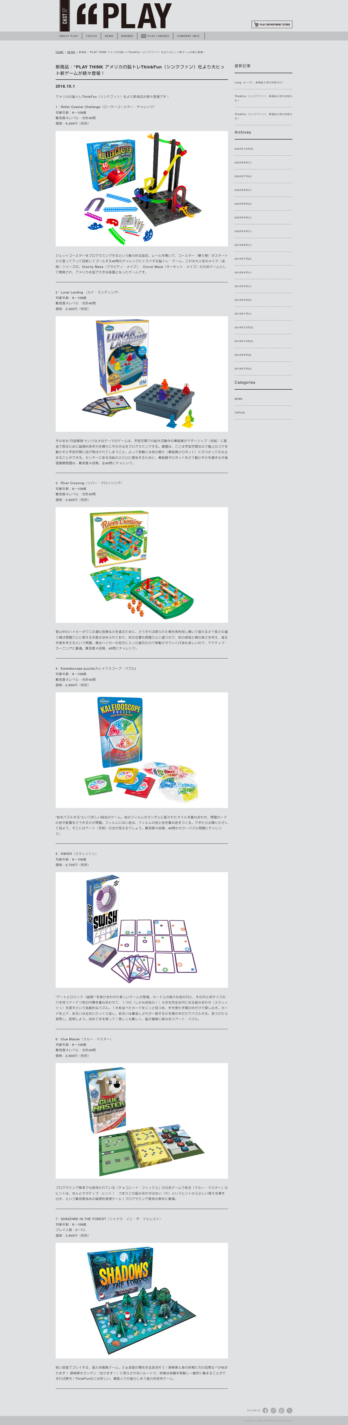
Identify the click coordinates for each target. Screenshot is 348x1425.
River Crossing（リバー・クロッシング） (92, 483)
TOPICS (91, 36)
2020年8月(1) (243, 162)
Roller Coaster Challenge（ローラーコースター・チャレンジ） (109, 106)
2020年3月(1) (243, 231)
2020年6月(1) (243, 190)
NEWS (109, 36)
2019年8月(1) (243, 245)
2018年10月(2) (244, 341)
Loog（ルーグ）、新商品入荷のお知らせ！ (259, 82)
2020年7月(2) (243, 176)
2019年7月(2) (243, 258)
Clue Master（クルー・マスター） (87, 1039)
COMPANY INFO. (189, 36)
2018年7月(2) (243, 368)
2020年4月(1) (243, 217)
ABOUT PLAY (68, 36)
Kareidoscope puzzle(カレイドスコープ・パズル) (98, 668)
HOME (60, 52)
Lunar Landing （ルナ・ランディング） (91, 292)
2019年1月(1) (243, 313)
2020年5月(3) (243, 203)
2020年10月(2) (244, 148)
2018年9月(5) (243, 354)
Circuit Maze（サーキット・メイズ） (171, 266)
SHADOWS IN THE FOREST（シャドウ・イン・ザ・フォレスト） (112, 1219)
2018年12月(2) (244, 327)
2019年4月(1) (243, 272)
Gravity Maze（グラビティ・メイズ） (110, 266)
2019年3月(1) (243, 286)
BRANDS (127, 36)
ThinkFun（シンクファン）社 (104, 96)
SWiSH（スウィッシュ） (79, 853)
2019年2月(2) (243, 300)
